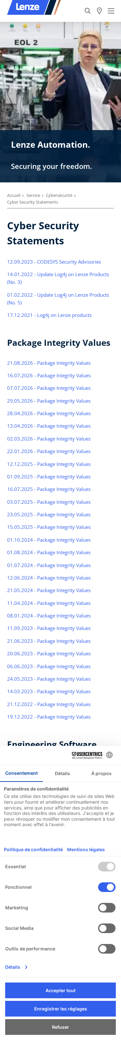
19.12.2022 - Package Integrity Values (49, 716)
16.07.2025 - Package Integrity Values (49, 489)
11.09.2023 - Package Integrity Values (49, 628)
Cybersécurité (59, 195)
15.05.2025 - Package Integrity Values (49, 527)
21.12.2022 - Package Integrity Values (49, 704)
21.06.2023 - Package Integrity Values (49, 641)
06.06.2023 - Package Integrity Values (49, 666)
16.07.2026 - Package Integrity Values (49, 375)
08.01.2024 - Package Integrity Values (49, 615)
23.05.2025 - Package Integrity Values (49, 514)
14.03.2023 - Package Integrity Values (49, 691)
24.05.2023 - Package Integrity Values (49, 679)
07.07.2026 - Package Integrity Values (49, 388)
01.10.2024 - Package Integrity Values (49, 540)
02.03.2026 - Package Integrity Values (49, 438)
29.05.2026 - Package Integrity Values (49, 401)
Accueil (13, 195)
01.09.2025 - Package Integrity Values (49, 476)
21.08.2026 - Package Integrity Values (49, 363)
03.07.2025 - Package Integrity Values (49, 502)
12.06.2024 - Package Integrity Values (49, 577)
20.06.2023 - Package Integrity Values (49, 653)
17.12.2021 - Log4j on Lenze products (49, 315)
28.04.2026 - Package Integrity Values (49, 413)
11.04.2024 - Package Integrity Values (49, 603)
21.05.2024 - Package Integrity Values (49, 590)
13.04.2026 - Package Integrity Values (49, 426)
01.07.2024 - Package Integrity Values (49, 565)
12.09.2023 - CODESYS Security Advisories (54, 261)
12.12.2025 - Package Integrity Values (49, 464)
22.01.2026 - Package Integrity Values (49, 451)
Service (33, 195)
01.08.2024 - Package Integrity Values (49, 552)
